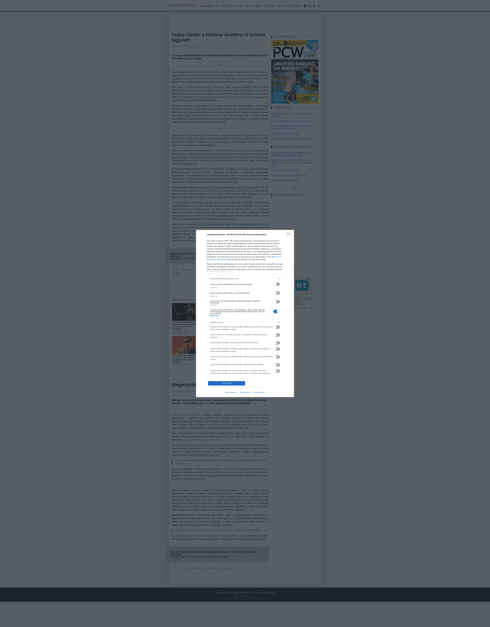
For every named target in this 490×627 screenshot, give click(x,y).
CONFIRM (226, 383)
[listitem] (245, 278)
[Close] (289, 234)
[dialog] (245, 313)
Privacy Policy (259, 392)
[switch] (276, 284)
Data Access (245, 392)
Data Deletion (230, 392)
